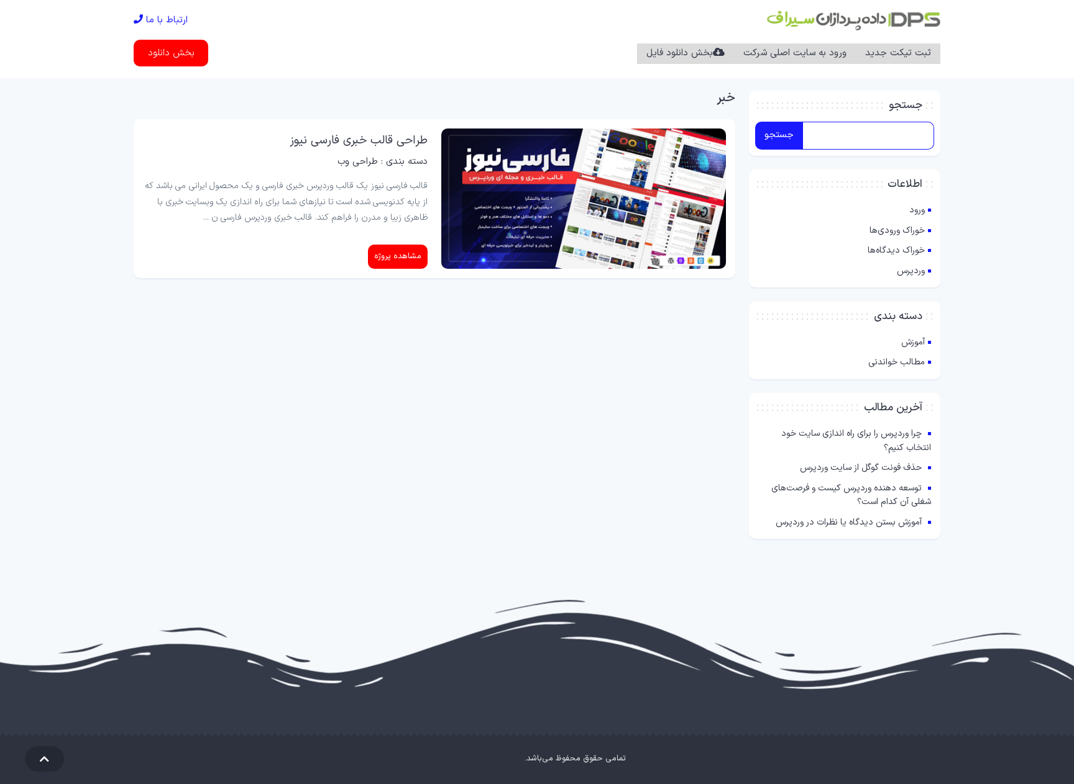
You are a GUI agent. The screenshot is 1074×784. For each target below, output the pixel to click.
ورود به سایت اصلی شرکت (795, 53)
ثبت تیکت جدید (898, 53)
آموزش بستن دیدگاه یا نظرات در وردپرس (849, 522)
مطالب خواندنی (896, 362)
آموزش (913, 342)
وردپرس (911, 270)
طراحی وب (357, 162)
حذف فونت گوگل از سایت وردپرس (861, 467)
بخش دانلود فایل (679, 53)
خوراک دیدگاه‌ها (896, 250)
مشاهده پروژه (397, 256)
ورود (917, 210)
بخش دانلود (171, 53)
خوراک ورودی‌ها (897, 230)
